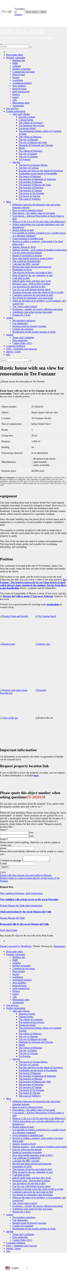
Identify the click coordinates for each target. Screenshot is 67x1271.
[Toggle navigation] (1, 44)
